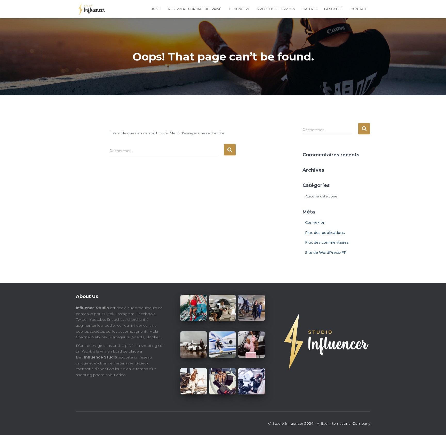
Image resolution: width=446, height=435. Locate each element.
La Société (333, 9)
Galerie (309, 9)
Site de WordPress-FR (326, 252)
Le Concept (239, 9)
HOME (155, 9)
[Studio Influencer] (90, 9)
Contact (358, 9)
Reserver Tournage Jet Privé (194, 9)
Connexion (315, 222)
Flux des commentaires (327, 242)
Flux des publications (325, 232)
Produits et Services (276, 9)
